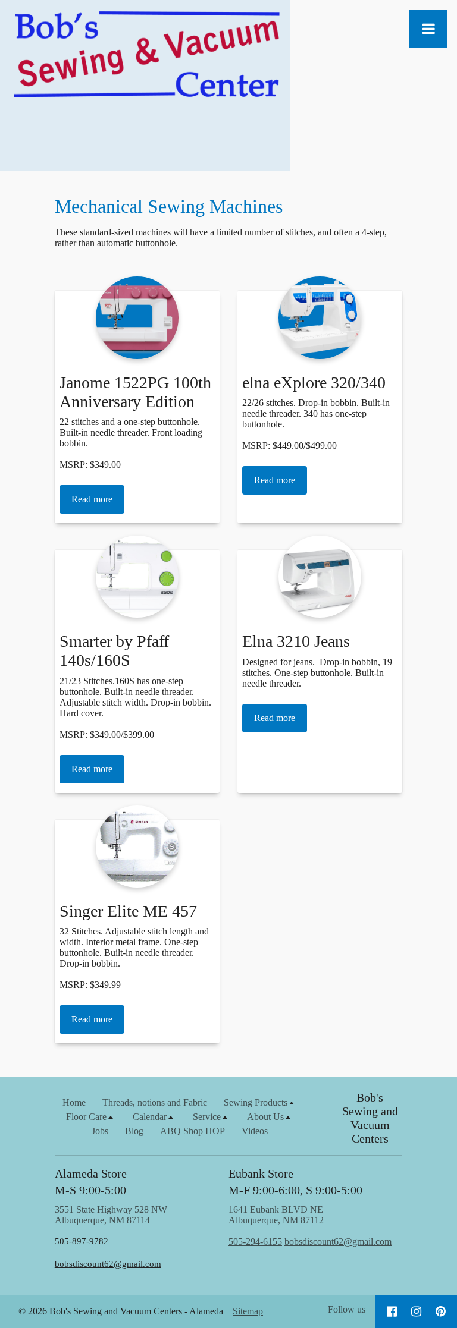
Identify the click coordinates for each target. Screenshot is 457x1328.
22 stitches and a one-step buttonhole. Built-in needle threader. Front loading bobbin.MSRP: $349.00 (131, 443)
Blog (134, 1131)
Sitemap (248, 1311)
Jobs (100, 1131)
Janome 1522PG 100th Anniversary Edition (135, 392)
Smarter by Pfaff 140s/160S (114, 650)
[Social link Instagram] (416, 1311)
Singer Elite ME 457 (128, 911)
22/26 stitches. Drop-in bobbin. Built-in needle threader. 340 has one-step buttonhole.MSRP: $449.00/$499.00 (316, 424)
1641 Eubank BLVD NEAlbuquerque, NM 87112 (310, 1225)
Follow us (346, 1309)
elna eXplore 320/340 (314, 382)
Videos (255, 1131)
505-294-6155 (255, 1241)
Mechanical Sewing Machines (169, 206)
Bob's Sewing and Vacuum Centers (370, 1118)
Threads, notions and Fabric (154, 1102)
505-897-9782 (81, 1241)
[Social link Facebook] (392, 1311)
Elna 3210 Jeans (296, 641)
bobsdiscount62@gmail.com (108, 1264)
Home (74, 1102)
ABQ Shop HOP (192, 1131)
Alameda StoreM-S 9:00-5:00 (91, 1182)
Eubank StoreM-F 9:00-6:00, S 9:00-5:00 (295, 1182)
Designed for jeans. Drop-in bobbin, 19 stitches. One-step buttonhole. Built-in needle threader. (317, 672)
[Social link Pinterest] (441, 1311)
